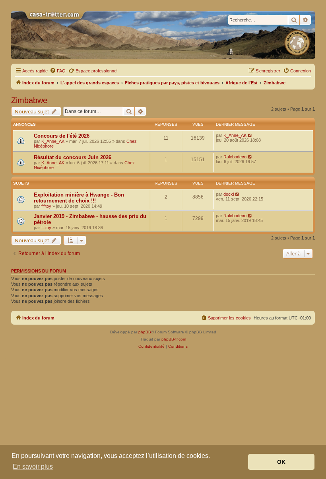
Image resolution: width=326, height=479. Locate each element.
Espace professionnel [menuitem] (96, 70)
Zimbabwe (29, 100)
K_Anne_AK (52, 141)
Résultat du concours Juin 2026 (72, 157)
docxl (228, 194)
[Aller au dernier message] (250, 135)
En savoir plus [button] (33, 466)
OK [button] (281, 462)
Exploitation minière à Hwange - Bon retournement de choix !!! (79, 198)
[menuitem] (58, 71)
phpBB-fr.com (173, 339)
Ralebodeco (234, 156)
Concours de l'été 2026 (61, 136)
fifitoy (46, 206)
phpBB (144, 332)
